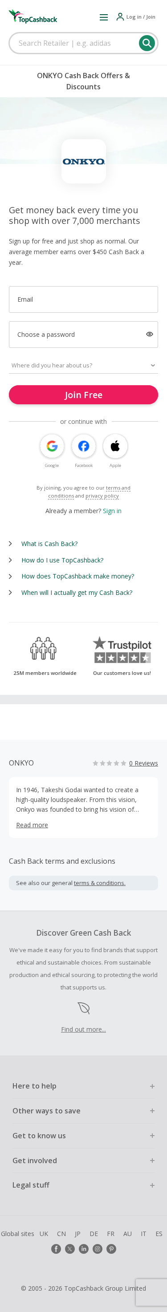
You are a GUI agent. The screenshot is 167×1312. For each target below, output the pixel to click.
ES (159, 1233)
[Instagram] (97, 1249)
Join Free (83, 395)
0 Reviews (143, 763)
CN (61, 1233)
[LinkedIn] (84, 1249)
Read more (32, 825)
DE (94, 1233)
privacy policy (102, 495)
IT (144, 1233)
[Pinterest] (111, 1249)
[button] (103, 17)
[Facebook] (56, 1249)
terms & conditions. (100, 883)
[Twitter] (70, 1249)
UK (44, 1233)
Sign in (112, 510)
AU (127, 1233)
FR (110, 1233)
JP (78, 1233)
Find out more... (83, 1029)
